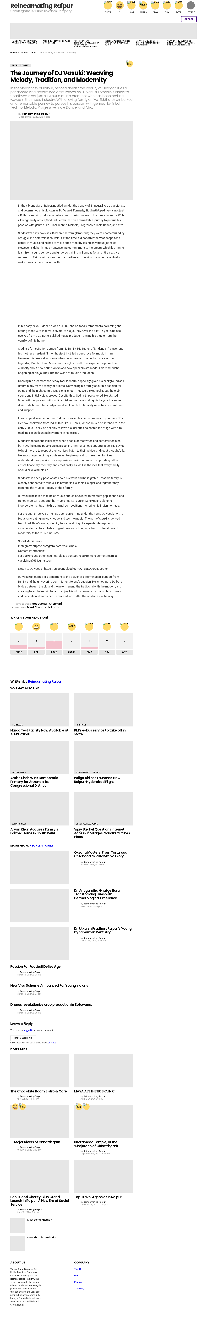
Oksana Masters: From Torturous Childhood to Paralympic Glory (100, 854)
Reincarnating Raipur (41, 5)
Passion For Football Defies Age (35, 966)
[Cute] (22, 1106)
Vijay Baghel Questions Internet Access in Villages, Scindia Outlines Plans (181, 43)
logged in (28, 1030)
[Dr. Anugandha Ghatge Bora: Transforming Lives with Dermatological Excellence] (39, 905)
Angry (143, 12)
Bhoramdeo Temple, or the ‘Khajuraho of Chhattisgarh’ (96, 1144)
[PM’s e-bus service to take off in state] (56, 31)
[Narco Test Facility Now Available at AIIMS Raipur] (25, 31)
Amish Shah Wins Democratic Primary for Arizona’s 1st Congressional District (86, 44)
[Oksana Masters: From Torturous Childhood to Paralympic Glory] (39, 867)
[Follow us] (161, 19)
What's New (19, 823)
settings (52, 1042)
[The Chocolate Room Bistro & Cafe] (39, 1070)
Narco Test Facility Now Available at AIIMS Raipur (24, 42)
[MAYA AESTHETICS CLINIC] (103, 1070)
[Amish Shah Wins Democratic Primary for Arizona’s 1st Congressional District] (88, 31)
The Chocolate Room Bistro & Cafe (38, 1091)
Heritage (17, 724)
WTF (178, 12)
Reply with (23, 1038)
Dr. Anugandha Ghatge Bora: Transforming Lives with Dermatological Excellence (97, 894)
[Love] (129, 64)
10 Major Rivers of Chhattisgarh (35, 1142)
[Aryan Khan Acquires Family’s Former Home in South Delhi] (150, 31)
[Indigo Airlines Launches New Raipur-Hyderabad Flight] (119, 31)
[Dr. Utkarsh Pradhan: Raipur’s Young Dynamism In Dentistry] (39, 943)
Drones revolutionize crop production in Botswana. (51, 1004)
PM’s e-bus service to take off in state (56, 42)
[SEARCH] (168, 19)
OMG (155, 12)
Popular (78, 1282)
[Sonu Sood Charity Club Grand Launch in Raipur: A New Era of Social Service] (39, 1176)
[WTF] (86, 1106)
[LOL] (15, 1106)
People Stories (42, 845)
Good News (19, 772)
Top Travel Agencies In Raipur (98, 1197)
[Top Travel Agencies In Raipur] (103, 1176)
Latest (190, 12)
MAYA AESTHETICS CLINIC (94, 1091)
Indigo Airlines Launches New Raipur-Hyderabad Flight (117, 43)
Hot (76, 1275)
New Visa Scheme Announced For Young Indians (49, 985)
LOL (120, 12)
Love (131, 12)
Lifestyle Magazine (87, 823)
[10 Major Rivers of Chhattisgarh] (39, 1121)
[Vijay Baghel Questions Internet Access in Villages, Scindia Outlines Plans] (181, 31)
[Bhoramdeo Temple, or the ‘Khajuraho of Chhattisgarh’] (103, 1121)
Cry (167, 12)
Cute (108, 12)
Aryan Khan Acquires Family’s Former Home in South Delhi (148, 43)
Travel (97, 772)
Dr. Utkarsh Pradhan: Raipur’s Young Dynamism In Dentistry (103, 930)
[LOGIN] (175, 19)
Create (188, 19)
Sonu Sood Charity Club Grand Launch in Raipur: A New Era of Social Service (39, 1201)
